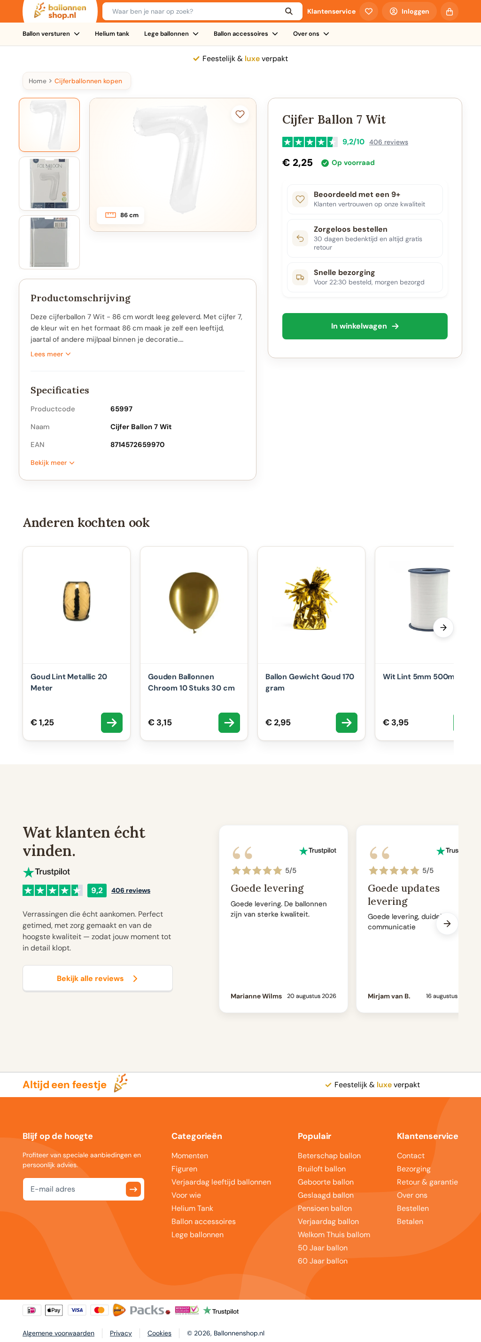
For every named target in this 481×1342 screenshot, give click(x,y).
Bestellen (413, 1208)
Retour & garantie (427, 1182)
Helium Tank (192, 1208)
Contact (411, 1156)
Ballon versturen (46, 34)
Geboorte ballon (326, 1182)
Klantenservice (331, 11)
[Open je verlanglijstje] (368, 11)
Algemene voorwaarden (58, 1333)
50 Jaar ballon (323, 1248)
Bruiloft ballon (322, 1169)
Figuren (184, 1169)
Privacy (121, 1333)
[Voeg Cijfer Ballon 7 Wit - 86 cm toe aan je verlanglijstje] (240, 114)
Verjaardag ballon (328, 1221)
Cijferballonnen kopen (88, 81)
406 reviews (388, 142)
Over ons (306, 34)
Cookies (159, 1333)
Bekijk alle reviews (90, 978)
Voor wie (186, 1195)
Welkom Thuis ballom (334, 1235)
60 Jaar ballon (323, 1261)
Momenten (189, 1156)
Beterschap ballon (329, 1156)
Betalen (410, 1221)
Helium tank (112, 34)
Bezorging (414, 1169)
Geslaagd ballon (326, 1195)
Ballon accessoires (241, 34)
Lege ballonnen (166, 34)
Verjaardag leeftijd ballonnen (221, 1182)
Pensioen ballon (325, 1208)
